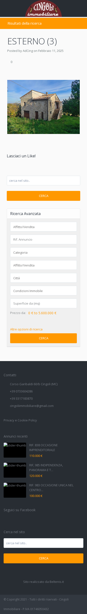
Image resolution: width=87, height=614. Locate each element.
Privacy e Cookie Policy (20, 420)
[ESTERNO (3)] (43, 106)
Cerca (43, 196)
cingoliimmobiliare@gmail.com (32, 406)
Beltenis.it (57, 581)
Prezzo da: (18, 312)
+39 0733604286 (21, 391)
